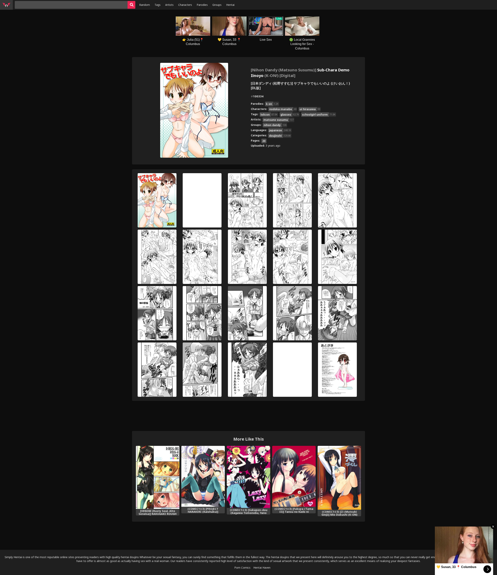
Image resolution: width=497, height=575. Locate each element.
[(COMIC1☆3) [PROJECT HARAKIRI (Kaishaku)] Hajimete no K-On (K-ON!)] (203, 476)
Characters (185, 5)
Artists (169, 5)
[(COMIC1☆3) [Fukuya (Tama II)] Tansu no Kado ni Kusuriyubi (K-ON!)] (294, 476)
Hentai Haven (261, 567)
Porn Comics (242, 567)
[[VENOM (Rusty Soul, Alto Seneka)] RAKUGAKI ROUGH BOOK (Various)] (157, 477)
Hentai (230, 5)
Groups (217, 5)
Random (144, 5)
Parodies (202, 5)
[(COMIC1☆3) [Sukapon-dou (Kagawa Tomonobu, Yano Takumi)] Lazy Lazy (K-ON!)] (248, 477)
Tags (158, 5)
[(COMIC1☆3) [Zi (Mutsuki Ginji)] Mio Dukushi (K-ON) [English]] (339, 477)
